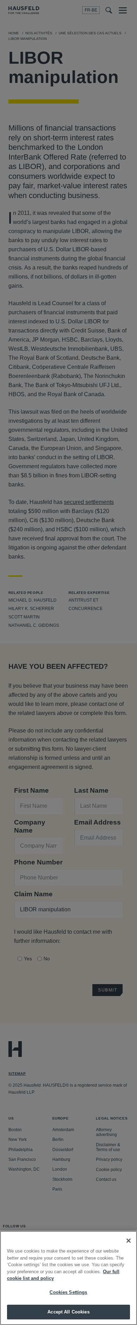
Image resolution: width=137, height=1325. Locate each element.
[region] (68, 1278)
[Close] (128, 1240)
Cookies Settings (68, 1292)
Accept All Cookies (68, 1312)
